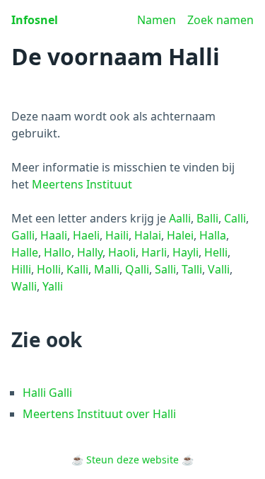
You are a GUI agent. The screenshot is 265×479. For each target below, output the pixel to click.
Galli (23, 235)
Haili (117, 235)
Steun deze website (132, 459)
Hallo (57, 252)
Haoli (122, 252)
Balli (207, 218)
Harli (154, 252)
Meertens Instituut (82, 184)
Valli (219, 269)
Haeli (86, 235)
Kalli (77, 269)
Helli (216, 252)
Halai (147, 235)
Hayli (185, 252)
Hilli (21, 269)
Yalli (52, 286)
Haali (53, 235)
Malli (106, 269)
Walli (24, 286)
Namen (156, 20)
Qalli (137, 269)
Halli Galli (47, 392)
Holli (49, 269)
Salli (165, 269)
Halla (212, 235)
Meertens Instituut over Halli (99, 414)
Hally (89, 252)
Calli (235, 218)
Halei (180, 235)
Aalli (180, 218)
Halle (24, 252)
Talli (192, 269)
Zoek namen (220, 20)
